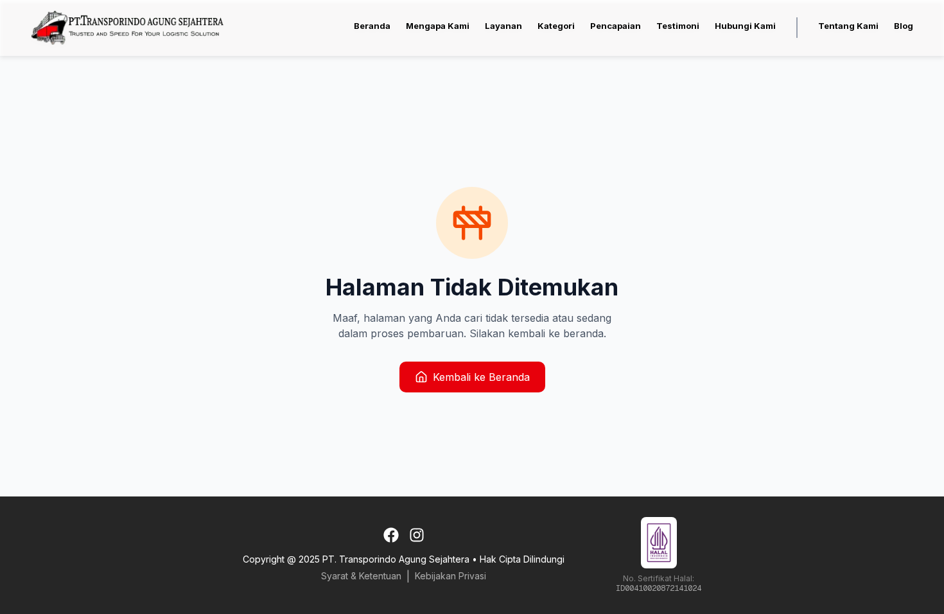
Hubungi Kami (745, 26)
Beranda (372, 26)
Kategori (556, 26)
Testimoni (677, 26)
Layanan (503, 26)
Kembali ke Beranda (481, 377)
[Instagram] (416, 535)
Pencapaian (615, 26)
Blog (903, 26)
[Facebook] (391, 535)
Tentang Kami (848, 26)
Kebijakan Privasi (450, 575)
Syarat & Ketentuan (361, 575)
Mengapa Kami (437, 26)
